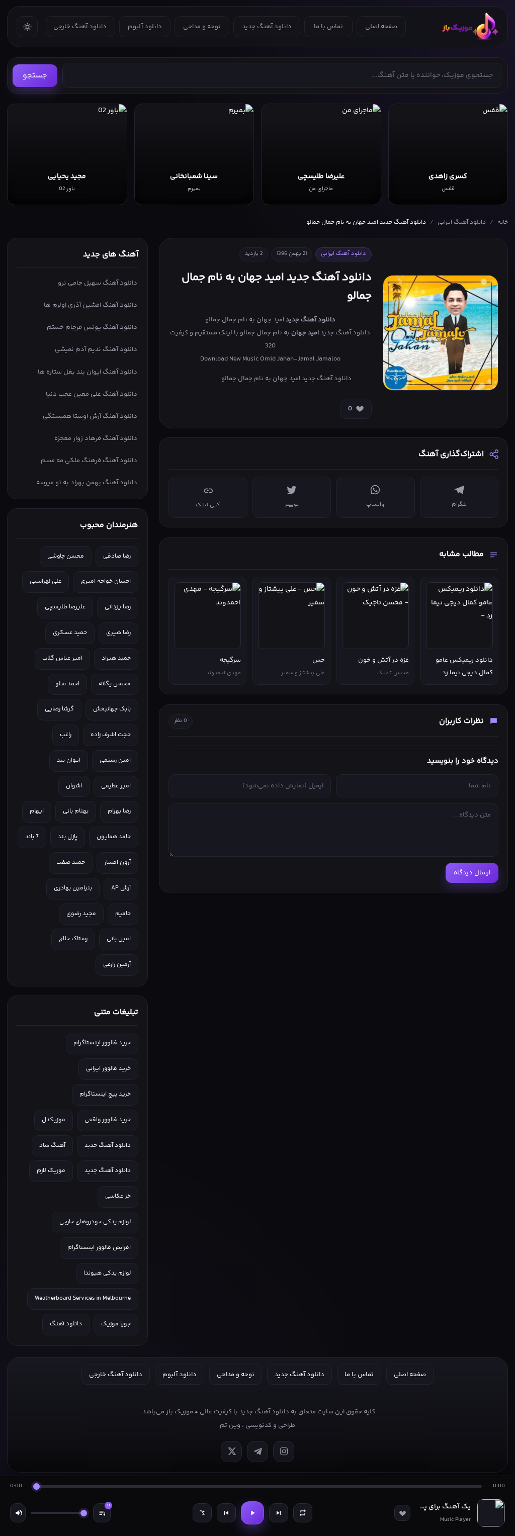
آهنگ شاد (52, 1145)
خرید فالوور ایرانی (108, 1068)
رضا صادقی (117, 556)
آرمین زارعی (117, 964)
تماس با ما (328, 27)
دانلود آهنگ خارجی (80, 27)
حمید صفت (70, 862)
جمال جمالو (255, 333)
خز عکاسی (118, 1196)
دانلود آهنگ (66, 1324)
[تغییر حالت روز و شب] (27, 26)
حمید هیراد (116, 658)
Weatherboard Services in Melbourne (83, 1298)
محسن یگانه (115, 684)
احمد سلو (67, 684)
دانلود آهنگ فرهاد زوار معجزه (95, 438)
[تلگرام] (257, 1451)
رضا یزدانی (118, 607)
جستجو (35, 75)
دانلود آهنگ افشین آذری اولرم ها (90, 305)
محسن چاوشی (65, 556)
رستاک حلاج (73, 939)
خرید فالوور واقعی (107, 1120)
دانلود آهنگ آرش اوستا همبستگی (90, 416)
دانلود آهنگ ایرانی (462, 222)
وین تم (230, 1425)
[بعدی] (278, 1512)
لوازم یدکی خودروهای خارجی (95, 1222)
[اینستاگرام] (283, 1451)
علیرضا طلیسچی (65, 607)
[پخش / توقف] (252, 1512)
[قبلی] (226, 1512)
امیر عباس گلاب (62, 658)
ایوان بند (68, 760)
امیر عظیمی (116, 786)
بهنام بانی (76, 811)
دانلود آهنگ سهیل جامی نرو (97, 283)
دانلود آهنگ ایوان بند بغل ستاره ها (87, 372)
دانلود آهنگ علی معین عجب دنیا (91, 394)
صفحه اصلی (381, 27)
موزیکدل (53, 1120)
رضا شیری (118, 633)
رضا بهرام (119, 811)
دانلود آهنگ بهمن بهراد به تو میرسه (86, 483)
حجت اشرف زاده (111, 735)
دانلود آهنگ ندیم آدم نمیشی (96, 349)
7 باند (32, 837)
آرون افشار (117, 862)
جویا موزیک (116, 1324)
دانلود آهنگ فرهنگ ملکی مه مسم (89, 461)
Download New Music (229, 359)
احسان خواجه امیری (105, 581)
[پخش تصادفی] (202, 1512)
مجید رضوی (81, 914)
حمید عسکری (70, 633)
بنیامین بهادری (73, 888)
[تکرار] (302, 1512)
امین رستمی (115, 760)
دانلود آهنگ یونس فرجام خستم (92, 327)
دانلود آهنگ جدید (267, 27)
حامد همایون (114, 837)
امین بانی (119, 939)
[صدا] (18, 1512)
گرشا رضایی (59, 709)
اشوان (74, 786)
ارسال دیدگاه (472, 873)
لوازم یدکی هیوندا (107, 1273)
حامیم (123, 914)
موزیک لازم (51, 1171)
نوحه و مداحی (202, 27)
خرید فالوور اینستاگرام (102, 1043)
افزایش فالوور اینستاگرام (99, 1247)
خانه (502, 222)
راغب (65, 735)
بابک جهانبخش (112, 709)
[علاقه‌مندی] (402, 1513)
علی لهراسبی (45, 581)
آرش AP (121, 888)
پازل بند (67, 837)
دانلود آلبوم (145, 27)
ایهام (37, 811)
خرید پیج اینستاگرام (105, 1094)
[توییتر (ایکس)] (231, 1451)
